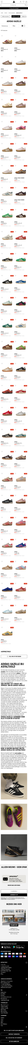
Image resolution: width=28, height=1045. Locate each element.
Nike (2, 1022)
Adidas (2, 1017)
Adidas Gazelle (4, 1008)
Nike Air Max (4, 1011)
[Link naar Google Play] (18, 947)
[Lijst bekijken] (24, 26)
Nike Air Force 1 (4, 1005)
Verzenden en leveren (6, 997)
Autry (2, 1020)
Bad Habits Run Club (6, 970)
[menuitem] (4, 26)
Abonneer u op (14, 894)
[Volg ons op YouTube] (26, 1011)
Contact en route (5, 966)
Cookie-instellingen (6, 984)
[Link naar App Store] (6, 947)
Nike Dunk (3, 1009)
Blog (2, 974)
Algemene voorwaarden (7, 981)
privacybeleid (3, 898)
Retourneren (4, 998)
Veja (2, 1025)
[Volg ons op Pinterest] (26, 1027)
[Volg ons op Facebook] (26, 995)
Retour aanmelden (14, 1041)
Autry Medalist (4, 1013)
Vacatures (3, 972)
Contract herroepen (14, 1034)
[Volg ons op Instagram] (26, 962)
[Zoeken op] (25, 5)
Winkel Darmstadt (5, 969)
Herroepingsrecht (5, 982)
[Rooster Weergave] (22, 26)
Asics (2, 1019)
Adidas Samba (4, 1006)
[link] (14, 2)
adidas (18, 673)
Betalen (2, 995)
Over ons (3, 964)
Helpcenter (3, 992)
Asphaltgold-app (5, 1000)
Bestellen (3, 993)
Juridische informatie (6, 987)
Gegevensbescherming (6, 986)
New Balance (4, 1024)
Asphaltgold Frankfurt (6, 967)
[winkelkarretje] (26, 2)
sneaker (3, 671)
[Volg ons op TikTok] (26, 979)
